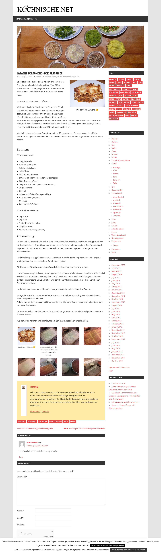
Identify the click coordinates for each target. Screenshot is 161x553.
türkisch (136, 109)
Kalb (115, 170)
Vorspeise (132, 112)
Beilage (129, 79)
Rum (120, 102)
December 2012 (118, 330)
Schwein (116, 180)
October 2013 (117, 299)
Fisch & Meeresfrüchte (120, 160)
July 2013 (115, 308)
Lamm (115, 173)
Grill (129, 86)
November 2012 (118, 333)
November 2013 (118, 296)
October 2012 (117, 336)
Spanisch (116, 212)
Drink (134, 82)
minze (111, 99)
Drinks (114, 157)
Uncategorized (117, 238)
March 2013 (116, 321)
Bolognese (31, 421)
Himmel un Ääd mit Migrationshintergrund (35, 428)
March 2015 (116, 271)
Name (20, 511)
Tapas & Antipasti (118, 235)
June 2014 (115, 280)
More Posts (35, 411)
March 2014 (116, 287)
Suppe (119, 109)
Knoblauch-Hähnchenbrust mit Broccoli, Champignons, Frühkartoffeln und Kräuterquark (124, 396)
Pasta (74, 77)
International (116, 193)
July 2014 (115, 277)
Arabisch (112, 79)
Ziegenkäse (113, 119)
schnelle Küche (132, 106)
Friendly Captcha (48, 536)
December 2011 (118, 355)
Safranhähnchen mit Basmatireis (124, 402)
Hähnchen (133, 89)
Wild (127, 116)
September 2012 (118, 339)
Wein (113, 252)
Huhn (124, 89)
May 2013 (115, 314)
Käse (51, 421)
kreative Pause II (118, 383)
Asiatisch (116, 203)
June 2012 (115, 345)
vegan (111, 112)
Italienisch (67, 77)
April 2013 (115, 317)
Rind (78, 77)
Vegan (115, 245)
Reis (132, 99)
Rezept (73, 421)
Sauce (140, 102)
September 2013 (118, 302)
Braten (137, 79)
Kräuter (112, 96)
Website (45, 411)
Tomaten (126, 109)
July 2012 (115, 342)
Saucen (114, 226)
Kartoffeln (125, 92)
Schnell (120, 106)
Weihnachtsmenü (116, 116)
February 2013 (117, 324)
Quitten (126, 99)
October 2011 (117, 361)
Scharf (112, 106)
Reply (21, 457)
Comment (22, 477)
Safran (127, 102)
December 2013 (118, 293)
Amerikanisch (118, 197)
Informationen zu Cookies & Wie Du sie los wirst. (128, 550)
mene (38, 77)
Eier (140, 82)
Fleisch (48, 77)
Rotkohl (112, 102)
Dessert (127, 82)
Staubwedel (32, 442)
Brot (113, 145)
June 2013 (115, 311)
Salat (134, 102)
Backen (121, 79)
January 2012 (116, 351)
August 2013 (116, 305)
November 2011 (118, 358)
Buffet (112, 82)
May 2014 (115, 283)
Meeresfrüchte (131, 96)
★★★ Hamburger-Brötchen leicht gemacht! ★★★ (84, 428)
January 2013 (116, 327)
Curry (119, 82)
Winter (134, 116)
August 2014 (116, 274)
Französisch (118, 206)
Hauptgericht (57, 77)
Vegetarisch (121, 112)
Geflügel (121, 86)
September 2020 (118, 265)
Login (111, 370)
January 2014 (116, 290)
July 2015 (115, 268)
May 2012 (115, 348)
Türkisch (116, 215)
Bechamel (21, 421)
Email (20, 518)
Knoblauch (136, 92)
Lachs (120, 96)
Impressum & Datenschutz (26, 19)
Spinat (112, 109)
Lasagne (58, 421)
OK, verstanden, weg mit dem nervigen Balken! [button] (107, 545)
